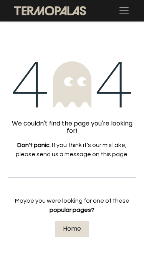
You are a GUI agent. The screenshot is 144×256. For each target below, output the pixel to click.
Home (72, 228)
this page (114, 154)
